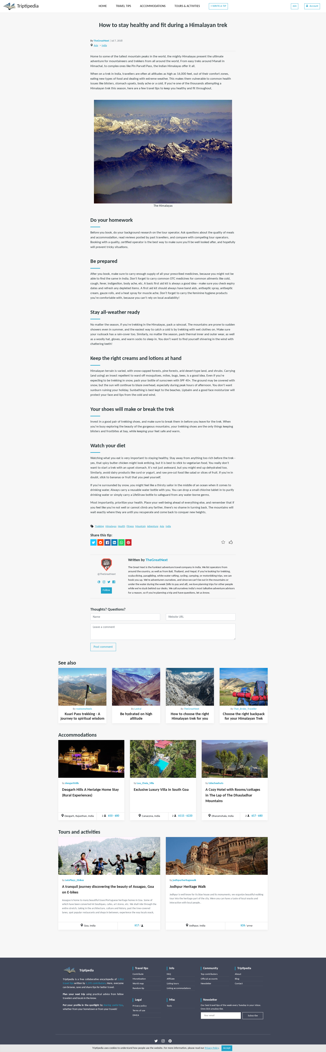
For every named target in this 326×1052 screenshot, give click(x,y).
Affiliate (171, 979)
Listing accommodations (179, 988)
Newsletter (206, 983)
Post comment (103, 646)
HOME (103, 6)
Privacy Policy (212, 1048)
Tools (169, 1006)
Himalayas (110, 526)
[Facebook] (113, 582)
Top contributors (209, 974)
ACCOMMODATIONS (152, 6)
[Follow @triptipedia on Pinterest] (170, 1041)
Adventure (152, 526)
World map (138, 983)
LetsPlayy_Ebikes (74, 880)
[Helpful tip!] (231, 542)
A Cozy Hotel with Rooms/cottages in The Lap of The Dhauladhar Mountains (232, 795)
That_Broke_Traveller (245, 709)
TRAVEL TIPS (123, 6)
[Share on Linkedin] (114, 542)
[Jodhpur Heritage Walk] (217, 856)
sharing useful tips (113, 1005)
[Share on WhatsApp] (121, 542)
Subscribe (253, 1015)
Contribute (138, 974)
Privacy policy (140, 1006)
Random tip (138, 988)
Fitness (130, 526)
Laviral (137, 709)
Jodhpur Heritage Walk (188, 887)
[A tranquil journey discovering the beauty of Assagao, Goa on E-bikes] (109, 856)
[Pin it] (128, 542)
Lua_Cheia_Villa (145, 783)
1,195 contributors (96, 983)
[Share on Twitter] (93, 542)
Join (295, 6)
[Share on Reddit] (100, 542)
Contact (239, 983)
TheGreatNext (101, 41)
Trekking (99, 526)
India (104, 45)
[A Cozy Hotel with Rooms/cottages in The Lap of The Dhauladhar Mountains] (235, 759)
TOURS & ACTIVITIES (187, 6)
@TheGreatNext (106, 574)
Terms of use (139, 1010)
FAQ (169, 974)
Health (121, 526)
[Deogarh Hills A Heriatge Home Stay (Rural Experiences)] (91, 759)
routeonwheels (84, 709)
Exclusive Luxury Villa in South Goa (161, 790)
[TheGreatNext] (106, 564)
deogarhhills (72, 783)
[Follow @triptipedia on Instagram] (163, 1041)
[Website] (99, 582)
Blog (237, 979)
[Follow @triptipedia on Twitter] (156, 1041)
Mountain (140, 526)
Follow (106, 590)
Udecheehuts (215, 783)
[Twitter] (109, 582)
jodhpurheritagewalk (184, 880)
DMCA (136, 1015)
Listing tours (173, 983)
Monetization (139, 979)
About (238, 974)
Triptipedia (27, 6)
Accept (227, 1048)
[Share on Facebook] (107, 542)
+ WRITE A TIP (218, 6)
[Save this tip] (223, 542)
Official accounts (209, 979)
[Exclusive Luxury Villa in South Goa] (163, 759)
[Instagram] (104, 582)
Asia (96, 45)
